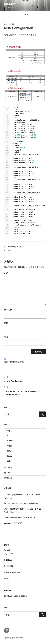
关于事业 (20, 247)
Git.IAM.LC (9, 566)
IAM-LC (9, 4)
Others (10, 461)
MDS (9, 251)
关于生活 (8, 472)
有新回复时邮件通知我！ (15, 362)
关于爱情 (8, 467)
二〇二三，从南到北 (13, 522)
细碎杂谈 (8, 478)
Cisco (9, 445)
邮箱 (6, 323)
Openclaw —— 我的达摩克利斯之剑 (20, 517)
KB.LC (7, 578)
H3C (9, 450)
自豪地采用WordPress (13, 637)
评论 (6, 272)
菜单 (26, 14)
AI (8, 435)
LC (14, 24)
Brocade (11, 247)
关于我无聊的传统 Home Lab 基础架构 (21, 503)
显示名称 (8, 309)
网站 (6, 336)
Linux (9, 455)
